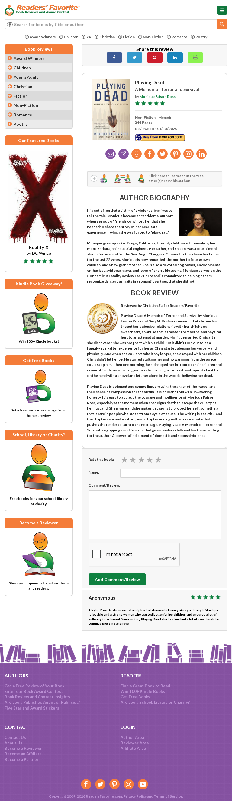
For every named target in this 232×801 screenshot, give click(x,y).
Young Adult (26, 77)
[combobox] (116, 24)
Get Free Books (135, 696)
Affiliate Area (133, 748)
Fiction (129, 37)
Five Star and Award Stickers (32, 708)
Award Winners (43, 37)
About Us (13, 742)
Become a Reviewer (23, 748)
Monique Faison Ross (158, 96)
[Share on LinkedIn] (175, 57)
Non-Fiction (153, 37)
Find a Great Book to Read (145, 685)
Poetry (201, 37)
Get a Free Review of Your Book (34, 685)
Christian (107, 37)
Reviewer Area (135, 742)
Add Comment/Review (117, 579)
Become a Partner (22, 759)
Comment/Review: (104, 485)
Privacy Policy (135, 796)
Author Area (132, 737)
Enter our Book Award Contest (34, 691)
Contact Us (15, 737)
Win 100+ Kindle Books (143, 691)
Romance (179, 37)
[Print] (195, 57)
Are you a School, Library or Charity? (155, 702)
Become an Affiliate (23, 753)
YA (88, 37)
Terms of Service (168, 796)
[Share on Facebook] (114, 57)
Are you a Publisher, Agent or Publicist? (42, 702)
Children (71, 37)
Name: (94, 472)
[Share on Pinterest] (155, 57)
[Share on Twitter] (134, 57)
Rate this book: (101, 459)
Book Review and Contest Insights (37, 696)
